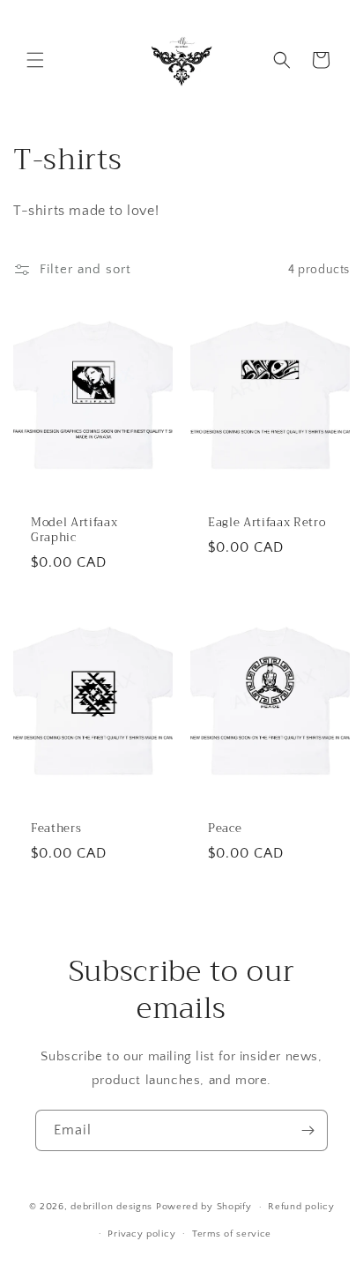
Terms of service (231, 1234)
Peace (224, 828)
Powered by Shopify (204, 1206)
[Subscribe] (307, 1130)
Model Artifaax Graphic (74, 531)
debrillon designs (113, 1206)
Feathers (56, 828)
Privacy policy (141, 1234)
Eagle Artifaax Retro (266, 523)
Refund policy (301, 1206)
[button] (35, 60)
